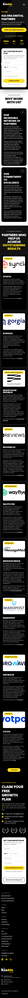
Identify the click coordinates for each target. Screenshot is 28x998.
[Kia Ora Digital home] (7, 5)
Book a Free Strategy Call (14, 880)
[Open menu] (24, 5)
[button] (14, 770)
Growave (20, 700)
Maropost (20, 644)
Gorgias (20, 358)
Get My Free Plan (14, 81)
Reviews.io (21, 475)
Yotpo (14, 760)
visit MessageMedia (16, 590)
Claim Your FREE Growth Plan (14, 30)
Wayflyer (20, 532)
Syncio (20, 298)
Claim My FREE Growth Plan (14, 868)
